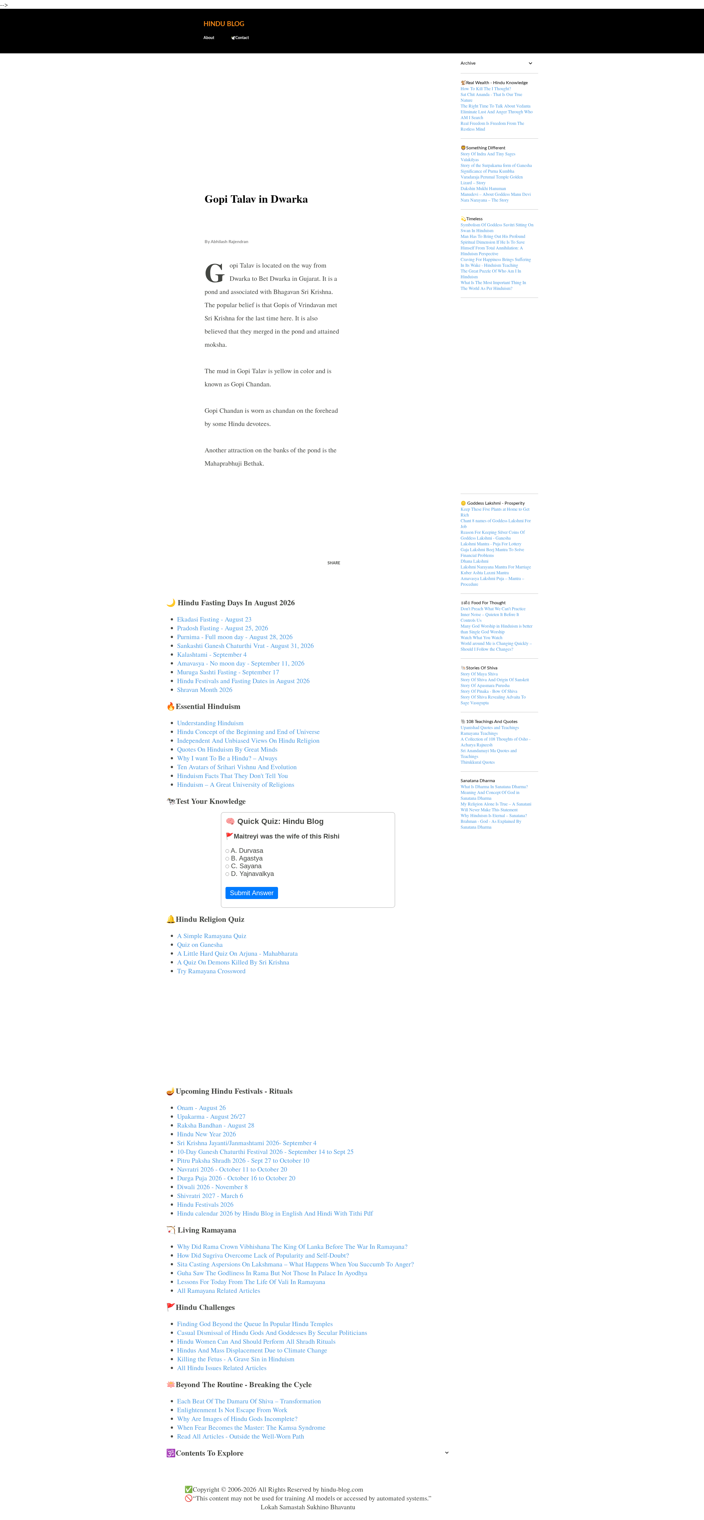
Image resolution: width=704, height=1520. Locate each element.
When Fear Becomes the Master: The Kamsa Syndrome (251, 1427)
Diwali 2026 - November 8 (212, 1186)
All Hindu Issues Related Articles (221, 1367)
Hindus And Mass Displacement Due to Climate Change (252, 1350)
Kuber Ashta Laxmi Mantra (485, 572)
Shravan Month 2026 (204, 689)
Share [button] (334, 563)
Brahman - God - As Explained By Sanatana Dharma (491, 824)
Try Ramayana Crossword (211, 970)
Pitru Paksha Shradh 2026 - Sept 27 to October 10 (243, 1160)
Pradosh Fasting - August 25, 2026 (222, 627)
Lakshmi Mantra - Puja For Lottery (491, 543)
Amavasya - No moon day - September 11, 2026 (240, 663)
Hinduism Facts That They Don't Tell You (232, 775)
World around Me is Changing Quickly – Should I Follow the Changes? (496, 646)
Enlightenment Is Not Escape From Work (232, 1409)
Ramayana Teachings (479, 733)
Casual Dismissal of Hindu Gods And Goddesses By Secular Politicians (272, 1332)
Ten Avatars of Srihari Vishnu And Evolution (237, 766)
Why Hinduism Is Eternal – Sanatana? (494, 815)
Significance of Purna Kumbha (487, 171)
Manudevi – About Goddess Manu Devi (496, 194)
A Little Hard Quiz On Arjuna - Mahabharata (237, 953)
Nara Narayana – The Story (485, 200)
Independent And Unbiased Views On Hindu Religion (248, 740)
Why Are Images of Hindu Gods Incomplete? (237, 1418)
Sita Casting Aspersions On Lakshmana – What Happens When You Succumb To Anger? (295, 1264)
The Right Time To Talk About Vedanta (495, 106)
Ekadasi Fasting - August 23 (214, 619)
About (209, 38)
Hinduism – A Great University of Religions (235, 784)
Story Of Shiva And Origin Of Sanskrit (495, 679)
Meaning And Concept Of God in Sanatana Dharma (490, 795)
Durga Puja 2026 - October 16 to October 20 (236, 1177)
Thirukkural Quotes (478, 762)
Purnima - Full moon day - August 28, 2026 (235, 636)
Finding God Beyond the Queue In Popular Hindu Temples (255, 1323)
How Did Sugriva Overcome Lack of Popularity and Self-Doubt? (263, 1255)
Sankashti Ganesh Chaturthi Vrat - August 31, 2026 (245, 645)
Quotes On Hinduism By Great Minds (227, 749)
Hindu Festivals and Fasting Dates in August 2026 (243, 680)
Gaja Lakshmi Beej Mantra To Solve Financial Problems (492, 552)
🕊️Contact (240, 38)
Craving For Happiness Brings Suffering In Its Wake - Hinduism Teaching (496, 262)
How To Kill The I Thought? (486, 88)
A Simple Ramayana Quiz (211, 935)
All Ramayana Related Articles (218, 1290)
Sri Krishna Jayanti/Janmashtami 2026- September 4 (247, 1142)
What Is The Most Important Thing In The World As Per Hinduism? (493, 285)
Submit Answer (252, 893)
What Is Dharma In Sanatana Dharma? (494, 786)
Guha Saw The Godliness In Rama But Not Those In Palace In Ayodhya (272, 1272)
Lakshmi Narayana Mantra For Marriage (496, 567)
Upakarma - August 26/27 (211, 1116)
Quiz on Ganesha (200, 944)
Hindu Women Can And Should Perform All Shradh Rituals (256, 1341)
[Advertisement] (308, 100)
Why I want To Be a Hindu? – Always (227, 758)
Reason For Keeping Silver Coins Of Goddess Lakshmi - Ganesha (493, 535)
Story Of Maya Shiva (479, 674)
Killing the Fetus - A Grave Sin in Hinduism (236, 1358)
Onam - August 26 (201, 1107)
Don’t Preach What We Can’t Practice (493, 608)
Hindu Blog (224, 24)
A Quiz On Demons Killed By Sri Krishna (233, 962)
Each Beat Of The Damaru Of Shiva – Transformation (249, 1401)
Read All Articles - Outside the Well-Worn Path (240, 1436)
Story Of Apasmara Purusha (485, 685)
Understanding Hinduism (210, 722)
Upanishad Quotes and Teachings (490, 727)
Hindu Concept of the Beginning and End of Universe (248, 731)
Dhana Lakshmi (474, 561)
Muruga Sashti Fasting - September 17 (228, 671)
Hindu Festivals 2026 (205, 1204)
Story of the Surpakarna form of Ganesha (496, 165)
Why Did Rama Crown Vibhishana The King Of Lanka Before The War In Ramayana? (292, 1246)
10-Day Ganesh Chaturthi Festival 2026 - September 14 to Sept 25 (265, 1151)
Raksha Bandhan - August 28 (215, 1125)
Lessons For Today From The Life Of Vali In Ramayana (251, 1281)
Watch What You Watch (481, 637)
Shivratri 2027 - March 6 (210, 1195)
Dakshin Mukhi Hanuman (483, 188)
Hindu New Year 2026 (206, 1133)
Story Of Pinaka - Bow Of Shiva (489, 691)
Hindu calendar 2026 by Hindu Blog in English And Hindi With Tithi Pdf (275, 1213)
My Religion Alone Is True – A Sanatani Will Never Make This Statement (496, 806)
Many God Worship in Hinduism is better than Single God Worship (496, 628)
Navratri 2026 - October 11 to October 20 (232, 1169)
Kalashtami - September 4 (212, 654)
